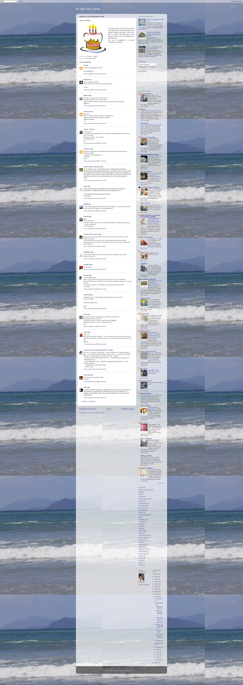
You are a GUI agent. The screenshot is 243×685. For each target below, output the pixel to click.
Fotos (140, 526)
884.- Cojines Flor (153, 315)
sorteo (140, 560)
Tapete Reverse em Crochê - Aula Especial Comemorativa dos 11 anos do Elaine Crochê (154, 335)
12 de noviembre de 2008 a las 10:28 (95, 90)
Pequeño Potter (143, 549)
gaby (85, 387)
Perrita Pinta (142, 551)
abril (157, 657)
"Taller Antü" (145, 314)
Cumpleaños (142, 503)
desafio (141, 512)
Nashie (86, 79)
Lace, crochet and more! (148, 351)
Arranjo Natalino (152, 238)
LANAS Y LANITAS (146, 468)
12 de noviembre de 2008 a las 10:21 (95, 74)
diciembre (159, 598)
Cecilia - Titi (87, 129)
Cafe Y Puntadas (146, 171)
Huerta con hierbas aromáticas (159, 613)
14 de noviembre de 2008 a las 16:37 (95, 326)
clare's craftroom (146, 438)
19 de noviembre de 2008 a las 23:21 (95, 397)
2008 (156, 596)
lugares (141, 533)
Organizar (142, 546)
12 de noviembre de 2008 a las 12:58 (95, 143)
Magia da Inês (145, 203)
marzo (158, 659)
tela (140, 562)
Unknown (87, 111)
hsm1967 (86, 264)
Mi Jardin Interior (144, 535)
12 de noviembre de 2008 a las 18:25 (95, 211)
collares (141, 496)
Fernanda (87, 375)
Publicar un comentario (89, 401)
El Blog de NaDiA (146, 456)
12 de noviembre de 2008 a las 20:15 (95, 246)
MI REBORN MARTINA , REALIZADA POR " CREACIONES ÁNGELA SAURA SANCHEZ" (155, 221)
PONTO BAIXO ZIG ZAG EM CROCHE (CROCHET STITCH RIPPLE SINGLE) (155, 283)
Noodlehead (144, 123)
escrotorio (142, 521)
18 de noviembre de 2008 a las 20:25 (95, 369)
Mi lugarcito (142, 540)
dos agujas (142, 519)
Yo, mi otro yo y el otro (147, 395)
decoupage (142, 510)
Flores (140, 524)
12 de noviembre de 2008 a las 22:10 (95, 269)
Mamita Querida (146, 393)
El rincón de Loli (146, 381)
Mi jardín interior (143, 537)
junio (157, 652)
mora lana (144, 368)
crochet (141, 501)
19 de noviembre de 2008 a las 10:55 (95, 381)
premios (141, 556)
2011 (156, 589)
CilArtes (143, 109)
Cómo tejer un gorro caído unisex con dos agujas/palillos (154, 371)
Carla (85, 186)
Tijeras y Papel (145, 406)
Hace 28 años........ (159, 631)
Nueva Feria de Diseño (154, 470)
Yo (84, 65)
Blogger (134, 670)
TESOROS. (87, 252)
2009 (156, 594)
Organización (143, 544)
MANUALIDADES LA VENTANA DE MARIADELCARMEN (150, 216)
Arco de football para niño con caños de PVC (154, 47)
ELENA (86, 204)
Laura (142, 582)
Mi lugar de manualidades (159, 626)
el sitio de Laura (88, 9)
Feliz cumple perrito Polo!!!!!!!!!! (160, 636)
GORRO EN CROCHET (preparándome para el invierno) (153, 34)
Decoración (142, 508)
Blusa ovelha (151, 95)
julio (157, 649)
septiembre (159, 643)
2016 (156, 579)
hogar (140, 528)
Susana (86, 275)
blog (140, 494)
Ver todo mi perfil (144, 584)
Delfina (86, 95)
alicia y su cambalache (148, 137)
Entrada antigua (127, 409)
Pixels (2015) (144, 457)
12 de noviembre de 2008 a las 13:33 (95, 180)
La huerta (141, 530)
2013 (156, 584)
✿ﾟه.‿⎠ (150, 204)
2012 (156, 586)
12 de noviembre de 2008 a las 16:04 (95, 198)
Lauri (85, 314)
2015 (156, 581)
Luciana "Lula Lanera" (91, 234)
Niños (140, 542)
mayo (158, 654)
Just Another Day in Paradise (150, 187)
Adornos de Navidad (159, 607)
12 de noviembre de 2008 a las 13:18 (95, 161)
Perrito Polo (142, 553)
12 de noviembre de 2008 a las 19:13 (95, 228)
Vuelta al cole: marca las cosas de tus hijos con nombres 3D (151, 111)
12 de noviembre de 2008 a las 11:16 (95, 123)
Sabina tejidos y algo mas (92, 166)
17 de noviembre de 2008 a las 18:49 (95, 344)
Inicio (109, 409)
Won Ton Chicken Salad (154, 189)
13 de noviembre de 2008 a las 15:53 (95, 308)
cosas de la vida (90, 58)
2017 (156, 576)
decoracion (142, 505)
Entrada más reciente (88, 409)
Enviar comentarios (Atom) (96, 412)
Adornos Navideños (144, 490)
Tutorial (141, 565)
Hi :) (149, 299)
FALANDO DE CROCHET (148, 279)
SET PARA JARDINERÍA (155, 156)
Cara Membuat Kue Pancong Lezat (153, 408)
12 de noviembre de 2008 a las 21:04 (95, 259)
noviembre (159, 603)
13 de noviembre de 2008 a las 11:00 (95, 289)
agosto (158, 647)
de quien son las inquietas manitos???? (97, 350)
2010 (156, 591)
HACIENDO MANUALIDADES (150, 154)
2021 (156, 574)
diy (139, 517)
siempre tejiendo (146, 93)
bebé (140, 492)
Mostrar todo (161, 483)
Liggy (85, 332)
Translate (152, 67)
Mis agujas (144, 423)
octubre (158, 640)
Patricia (86, 216)
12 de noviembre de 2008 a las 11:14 (95, 105)
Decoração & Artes (147, 237)
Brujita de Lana (145, 298)
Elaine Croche (145, 331)
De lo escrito (151, 173)
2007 (156, 663)
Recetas (141, 558)
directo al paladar (144, 515)
